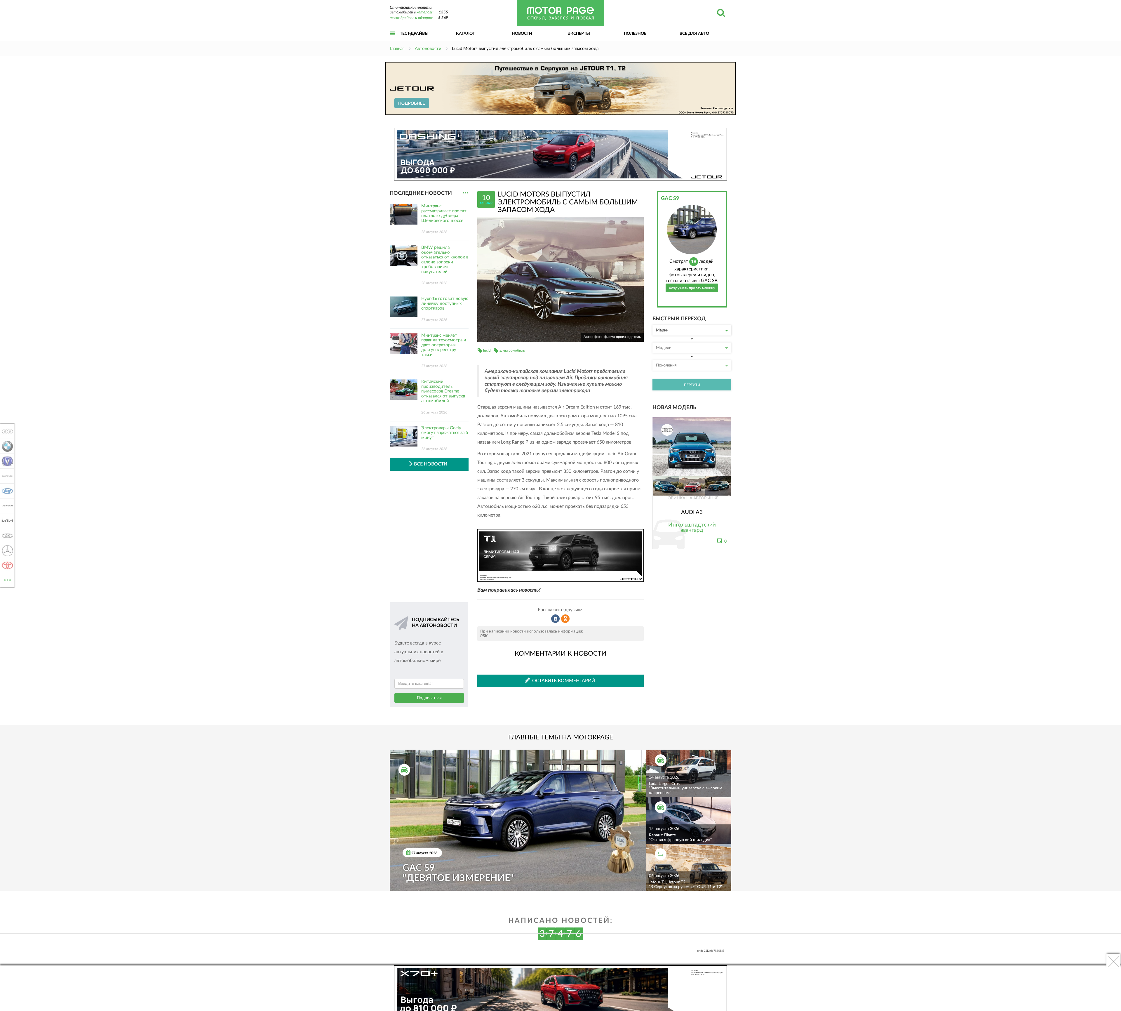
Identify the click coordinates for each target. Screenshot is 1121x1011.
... (465, 193)
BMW (5, 446)
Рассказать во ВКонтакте (555, 618)
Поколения (666, 365)
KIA (5, 520)
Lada (5, 535)
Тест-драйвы (414, 34)
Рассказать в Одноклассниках (565, 618)
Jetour (5, 505)
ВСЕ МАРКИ (7, 578)
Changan (5, 461)
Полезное (635, 34)
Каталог (465, 34)
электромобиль (512, 350)
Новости (522, 34)
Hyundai (5, 491)
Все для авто (694, 34)
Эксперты (579, 34)
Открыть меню (393, 40)
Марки (662, 330)
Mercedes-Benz (5, 550)
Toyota (5, 565)
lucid (487, 350)
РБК (484, 636)
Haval (5, 476)
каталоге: (425, 12)
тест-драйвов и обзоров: (411, 18)
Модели (663, 348)
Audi (5, 431)
